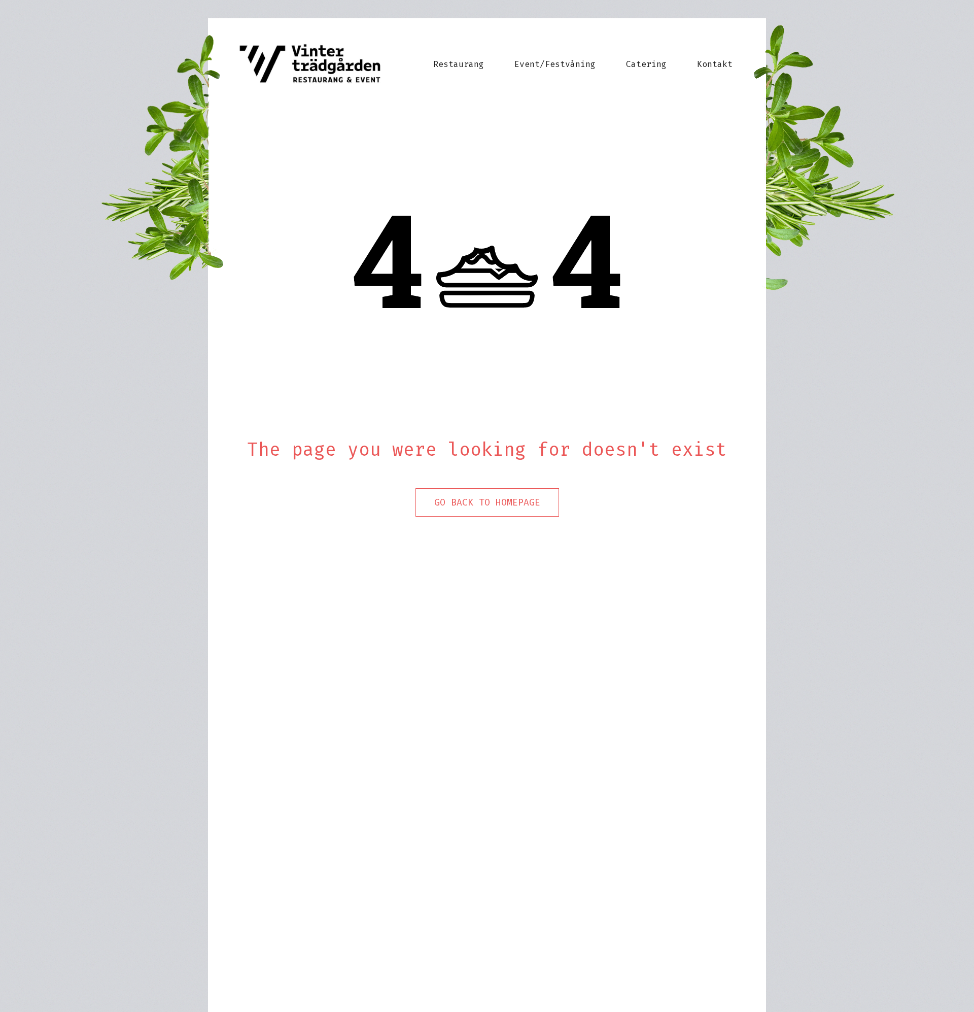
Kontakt (715, 64)
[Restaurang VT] (317, 64)
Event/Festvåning (555, 64)
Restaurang (458, 64)
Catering (646, 64)
